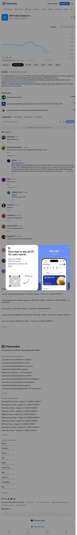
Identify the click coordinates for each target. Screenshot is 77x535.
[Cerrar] (67, 247)
